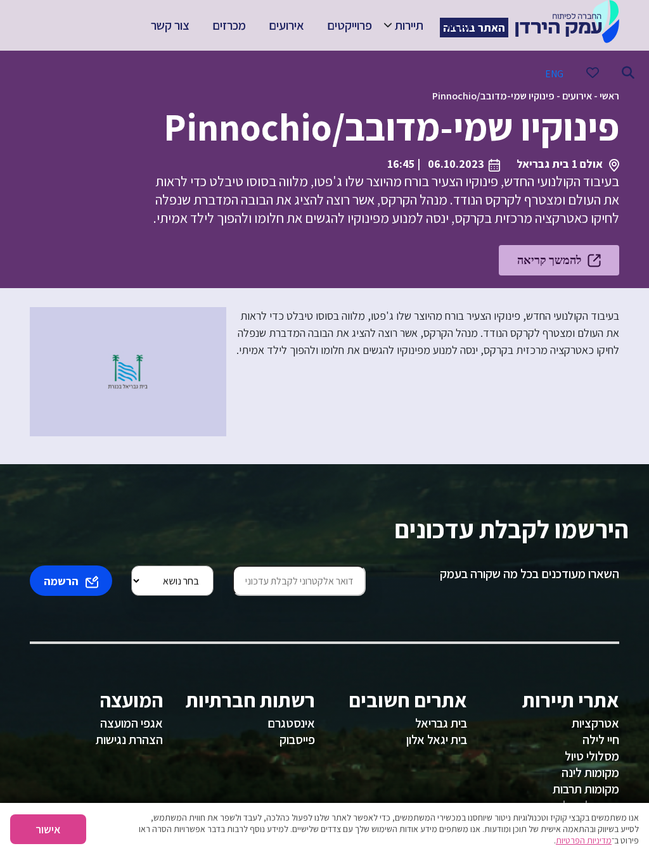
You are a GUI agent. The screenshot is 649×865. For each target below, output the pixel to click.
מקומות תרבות (586, 789)
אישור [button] (48, 829)
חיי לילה (600, 739)
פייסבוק (297, 739)
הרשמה (61, 581)
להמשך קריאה (549, 260)
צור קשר (170, 25)
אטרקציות (595, 723)
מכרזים (229, 25)
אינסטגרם (291, 723)
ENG (554, 73)
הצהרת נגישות (129, 739)
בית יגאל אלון (436, 739)
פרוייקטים (349, 25)
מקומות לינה (590, 772)
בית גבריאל (441, 723)
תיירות (409, 25)
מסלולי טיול (592, 756)
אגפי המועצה (131, 723)
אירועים (286, 25)
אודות (459, 25)
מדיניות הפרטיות (584, 840)
